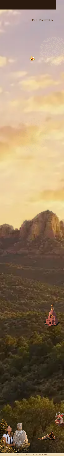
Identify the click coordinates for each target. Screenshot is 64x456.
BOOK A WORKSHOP (43, 454)
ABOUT (22, 454)
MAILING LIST (27, 454)
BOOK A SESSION (35, 454)
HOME (18, 454)
